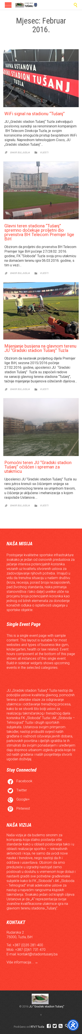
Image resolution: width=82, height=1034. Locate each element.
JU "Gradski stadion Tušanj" (46, 1006)
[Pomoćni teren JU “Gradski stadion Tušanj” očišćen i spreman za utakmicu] (41, 427)
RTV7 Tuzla (37, 1026)
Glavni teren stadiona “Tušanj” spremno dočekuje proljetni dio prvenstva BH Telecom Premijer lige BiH (39, 232)
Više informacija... (21, 962)
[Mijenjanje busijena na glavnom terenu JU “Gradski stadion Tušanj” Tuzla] (41, 311)
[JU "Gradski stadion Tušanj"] (26, 5)
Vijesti (44, 152)
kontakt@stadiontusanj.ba (37, 954)
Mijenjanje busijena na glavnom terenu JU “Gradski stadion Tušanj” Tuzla (40, 348)
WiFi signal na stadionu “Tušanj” (34, 113)
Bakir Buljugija (20, 152)
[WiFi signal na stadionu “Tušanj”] (41, 78)
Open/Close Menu (8, 5)
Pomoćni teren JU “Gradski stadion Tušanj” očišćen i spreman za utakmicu (38, 467)
